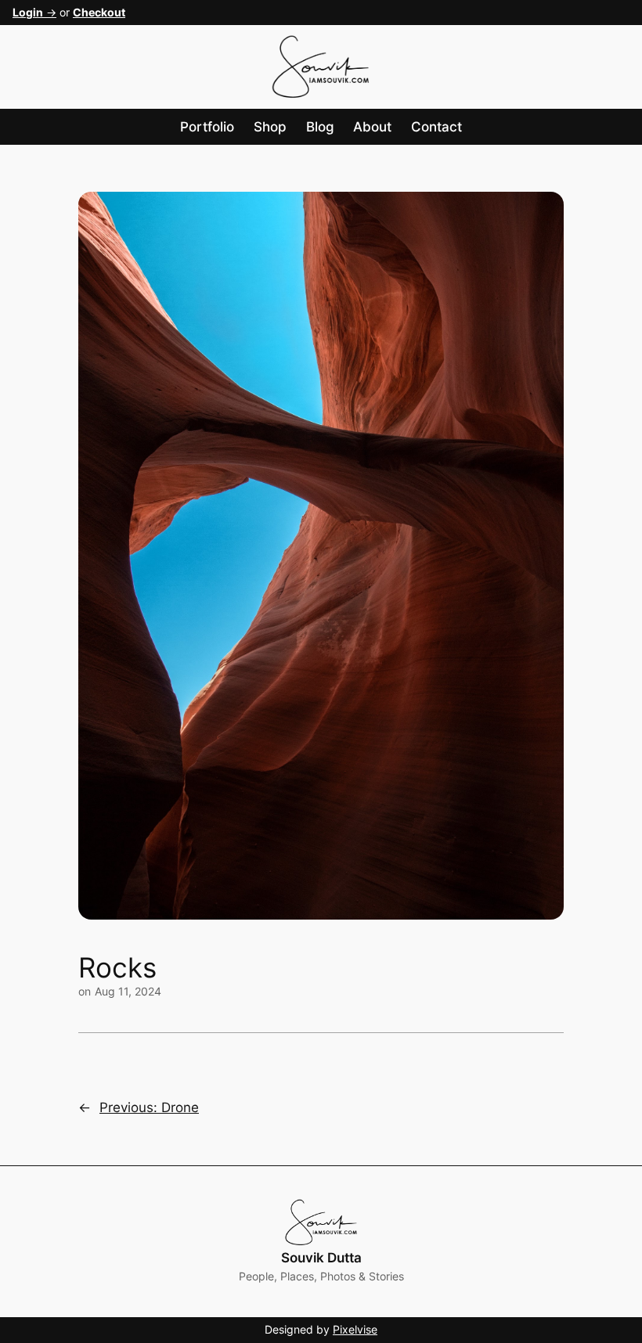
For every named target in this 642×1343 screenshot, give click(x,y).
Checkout (99, 12)
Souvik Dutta (321, 1258)
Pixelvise (355, 1329)
